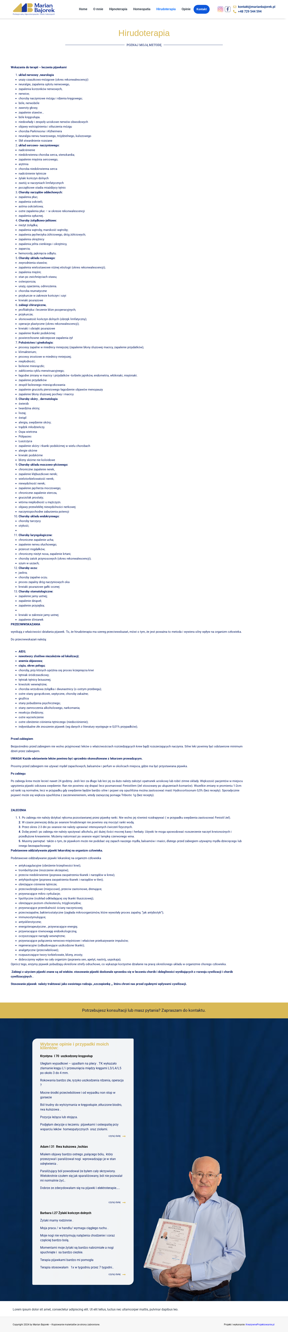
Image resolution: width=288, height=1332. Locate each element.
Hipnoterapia (118, 9)
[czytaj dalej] (124, 1136)
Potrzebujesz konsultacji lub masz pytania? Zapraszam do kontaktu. (144, 1010)
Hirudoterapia (166, 9)
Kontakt (202, 9)
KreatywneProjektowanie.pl (260, 1324)
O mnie (98, 9)
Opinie (186, 9)
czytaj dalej (114, 1136)
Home (83, 9)
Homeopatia (141, 9)
